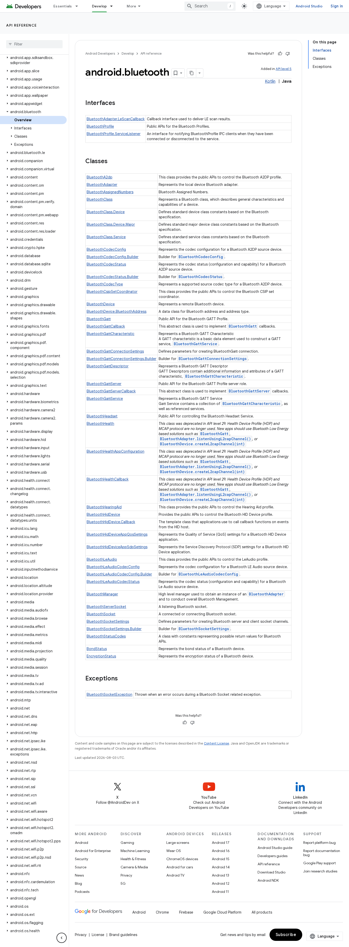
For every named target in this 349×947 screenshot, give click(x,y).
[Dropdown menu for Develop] (114, 6)
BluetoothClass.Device (106, 212)
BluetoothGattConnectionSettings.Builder (121, 358)
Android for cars (179, 867)
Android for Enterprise (93, 850)
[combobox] (210, 6)
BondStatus (97, 648)
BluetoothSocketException (109, 694)
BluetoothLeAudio (102, 559)
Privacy (126, 875)
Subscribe (286, 934)
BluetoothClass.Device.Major (111, 224)
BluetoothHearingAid (104, 507)
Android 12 (220, 883)
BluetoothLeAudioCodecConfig (113, 567)
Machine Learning (135, 850)
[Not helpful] (288, 53)
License (98, 935)
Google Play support (319, 863)
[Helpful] (280, 53)
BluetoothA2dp (99, 177)
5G (123, 883)
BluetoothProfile (100, 126)
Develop (99, 6)
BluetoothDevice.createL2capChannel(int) (202, 443)
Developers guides (272, 856)
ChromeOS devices (182, 859)
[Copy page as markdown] (191, 73)
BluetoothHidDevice (103, 514)
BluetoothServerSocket (106, 606)
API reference (21, 25)
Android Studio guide (275, 847)
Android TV (175, 875)
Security (81, 859)
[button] (33, 60)
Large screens (177, 842)
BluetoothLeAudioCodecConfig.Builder (119, 574)
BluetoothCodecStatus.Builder (112, 276)
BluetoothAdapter (102, 184)
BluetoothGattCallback (106, 326)
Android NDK (268, 880)
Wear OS (173, 850)
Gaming (127, 842)
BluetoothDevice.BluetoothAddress (116, 311)
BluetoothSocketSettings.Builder (114, 629)
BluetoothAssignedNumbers (110, 192)
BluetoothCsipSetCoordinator (112, 291)
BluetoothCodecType (105, 284)
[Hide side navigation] (61, 938)
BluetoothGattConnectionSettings (115, 351)
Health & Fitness (133, 859)
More (131, 6)
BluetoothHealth (100, 423)
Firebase (186, 912)
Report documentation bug (321, 852)
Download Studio (271, 872)
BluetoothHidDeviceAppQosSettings (117, 534)
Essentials (62, 6)
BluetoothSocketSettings (108, 621)
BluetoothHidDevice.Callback (111, 522)
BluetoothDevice (101, 304)
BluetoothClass (99, 199)
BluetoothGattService (195, 343)
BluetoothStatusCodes (106, 636)
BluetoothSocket (101, 614)
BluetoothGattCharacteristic (110, 333)
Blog (78, 883)
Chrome (162, 912)
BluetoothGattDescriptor (108, 366)
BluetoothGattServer (104, 383)
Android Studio (309, 6)
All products (262, 912)
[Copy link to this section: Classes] (113, 162)
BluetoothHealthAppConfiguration (115, 451)
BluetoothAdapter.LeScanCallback (116, 119)
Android (81, 842)
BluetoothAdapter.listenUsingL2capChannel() (205, 438)
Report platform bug (319, 842)
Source (80, 867)
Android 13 (220, 875)
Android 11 (220, 891)
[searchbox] (34, 44)
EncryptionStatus (101, 656)
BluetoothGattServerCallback (111, 391)
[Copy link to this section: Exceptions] (123, 679)
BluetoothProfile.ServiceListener (114, 133)
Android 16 (221, 850)
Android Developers (100, 53)
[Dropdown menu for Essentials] (79, 6)
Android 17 (220, 842)
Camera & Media (134, 867)
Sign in (337, 6)
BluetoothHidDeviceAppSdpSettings (117, 547)
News (79, 875)
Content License (216, 743)
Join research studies (320, 871)
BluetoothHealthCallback (108, 479)
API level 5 (284, 69)
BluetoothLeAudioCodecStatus (113, 581)
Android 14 (221, 867)
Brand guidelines (123, 935)
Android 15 (220, 859)
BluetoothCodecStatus (106, 264)
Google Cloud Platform (222, 912)
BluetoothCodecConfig (106, 249)
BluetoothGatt (99, 319)
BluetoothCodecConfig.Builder (112, 257)
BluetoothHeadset (102, 416)
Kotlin (270, 81)
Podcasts (82, 891)
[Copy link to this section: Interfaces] (120, 103)
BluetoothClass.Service (106, 237)
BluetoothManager (102, 594)
